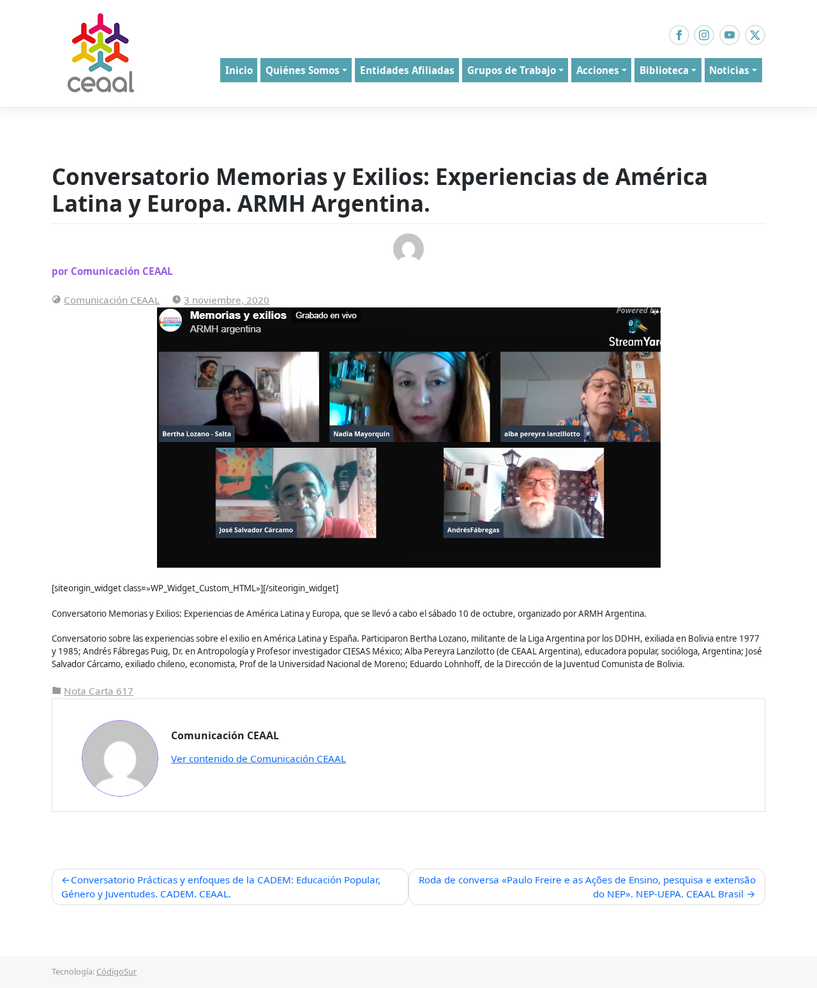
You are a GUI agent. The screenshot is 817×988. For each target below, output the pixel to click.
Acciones (597, 70)
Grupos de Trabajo (511, 70)
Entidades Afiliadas (407, 70)
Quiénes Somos (303, 70)
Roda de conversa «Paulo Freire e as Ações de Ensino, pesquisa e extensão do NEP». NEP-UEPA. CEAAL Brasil (587, 887)
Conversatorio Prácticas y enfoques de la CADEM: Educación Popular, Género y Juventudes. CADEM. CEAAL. (220, 887)
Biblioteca (664, 70)
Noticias (729, 70)
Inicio (239, 70)
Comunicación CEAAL (112, 299)
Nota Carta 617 (98, 690)
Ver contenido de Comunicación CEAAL (258, 758)
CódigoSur (116, 971)
